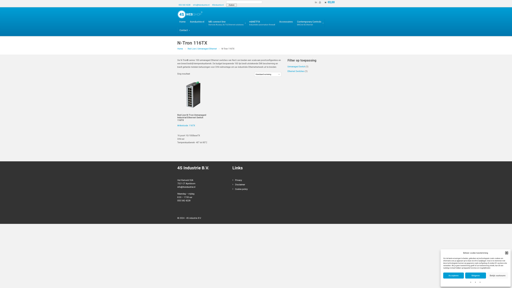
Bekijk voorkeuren (497, 275)
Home (180, 48)
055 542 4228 (183, 200)
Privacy (238, 180)
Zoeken (231, 5)
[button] (506, 253)
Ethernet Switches (295, 71)
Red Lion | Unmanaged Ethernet (202, 48)
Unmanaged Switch (296, 66)
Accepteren (454, 275)
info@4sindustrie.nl (186, 187)
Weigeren (475, 275)
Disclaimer (240, 184)
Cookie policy (241, 189)
